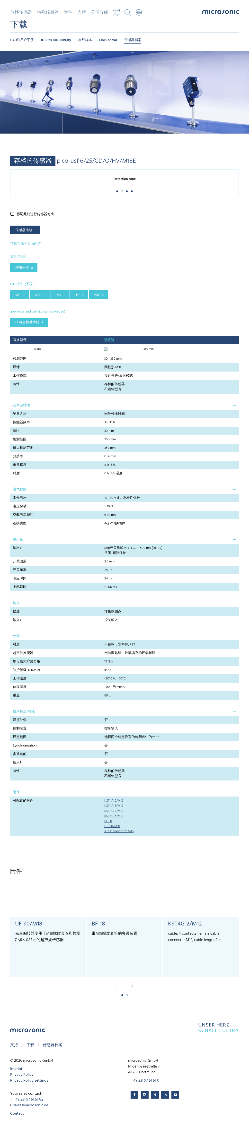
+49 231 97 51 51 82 (28, 1099)
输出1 (17, 548)
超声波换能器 (23, 653)
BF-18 (108, 821)
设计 (16, 367)
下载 (30, 1045)
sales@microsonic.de (30, 1105)
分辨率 (18, 456)
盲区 (16, 431)
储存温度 (20, 687)
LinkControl (108, 40)
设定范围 (20, 737)
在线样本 (85, 40)
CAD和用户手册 (22, 40)
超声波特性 (21, 405)
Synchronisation (25, 745)
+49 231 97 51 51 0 (145, 1080)
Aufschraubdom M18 (118, 831)
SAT (18, 295)
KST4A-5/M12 (113, 806)
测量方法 (20, 414)
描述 (16, 611)
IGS (58, 295)
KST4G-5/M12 (113, 816)
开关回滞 (20, 561)
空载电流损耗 (23, 515)
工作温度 (20, 678)
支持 (14, 1045)
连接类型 (20, 523)
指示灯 (18, 762)
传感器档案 (132, 40)
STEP (38, 295)
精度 (16, 473)
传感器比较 (23, 230)
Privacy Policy (22, 1075)
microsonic (27, 1031)
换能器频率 (21, 422)
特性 (16, 384)
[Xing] (155, 1095)
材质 (16, 644)
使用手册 (22, 268)
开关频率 (20, 570)
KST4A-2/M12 (113, 801)
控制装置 (20, 728)
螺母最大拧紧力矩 (26, 661)
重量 (16, 695)
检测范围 (20, 359)
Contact (17, 1114)
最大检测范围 (23, 448)
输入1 (17, 620)
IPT (77, 295)
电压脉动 (20, 506)
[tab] (124, 405)
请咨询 (109, 340)
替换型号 (20, 340)
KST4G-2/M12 (113, 811)
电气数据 (20, 489)
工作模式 (20, 376)
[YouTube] (175, 1095)
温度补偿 (20, 720)
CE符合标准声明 (27, 322)
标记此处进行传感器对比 (35, 214)
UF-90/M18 (112, 826)
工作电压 (20, 498)
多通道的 (20, 754)
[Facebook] (134, 1095)
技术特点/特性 (24, 711)
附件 (16, 792)
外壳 (16, 636)
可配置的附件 (23, 801)
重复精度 (20, 465)
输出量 (18, 539)
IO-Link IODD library (56, 40)
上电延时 (20, 587)
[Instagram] (145, 1095)
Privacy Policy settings (29, 1080)
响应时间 (20, 578)
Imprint (16, 1069)
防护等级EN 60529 (26, 670)
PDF (97, 295)
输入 (16, 603)
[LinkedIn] (165, 1095)
